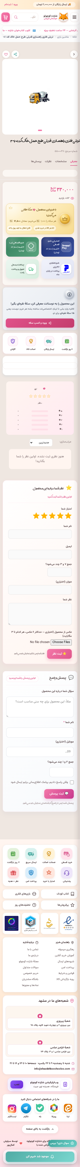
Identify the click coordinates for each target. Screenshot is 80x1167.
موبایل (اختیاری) (65, 742)
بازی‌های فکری (22, 894)
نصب (17, 1084)
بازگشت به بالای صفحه (38, 1129)
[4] (44, 515)
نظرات (48, 161)
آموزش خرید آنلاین (64, 955)
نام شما (68, 526)
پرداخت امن (67, 967)
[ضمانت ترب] (11, 923)
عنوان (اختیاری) (64, 582)
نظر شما (67, 600)
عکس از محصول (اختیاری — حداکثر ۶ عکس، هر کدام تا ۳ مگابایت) (41, 634)
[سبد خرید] (5, 17)
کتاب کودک (63, 894)
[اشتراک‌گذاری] (15, 54)
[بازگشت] (74, 54)
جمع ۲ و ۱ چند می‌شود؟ (61, 762)
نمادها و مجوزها (30, 985)
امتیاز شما (66, 509)
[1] (68, 515)
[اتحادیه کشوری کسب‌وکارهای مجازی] (31, 923)
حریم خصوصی (30, 973)
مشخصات (61, 161)
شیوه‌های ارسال (66, 961)
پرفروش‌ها (63, 905)
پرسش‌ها (36, 161)
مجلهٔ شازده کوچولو (28, 961)
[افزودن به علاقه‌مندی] (6, 54)
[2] (60, 515)
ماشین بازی (63, 37)
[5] (36, 515)
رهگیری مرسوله (66, 949)
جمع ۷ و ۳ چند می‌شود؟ (59, 564)
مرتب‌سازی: (65, 442)
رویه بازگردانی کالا (65, 979)
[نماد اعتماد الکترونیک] (69, 923)
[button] (40, 130)
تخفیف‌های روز (22, 905)
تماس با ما (32, 949)
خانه (74, 37)
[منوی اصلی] (74, 17)
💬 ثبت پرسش (59, 793)
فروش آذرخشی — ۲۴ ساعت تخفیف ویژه (50, 30)
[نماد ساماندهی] (49, 923)
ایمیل (69, 546)
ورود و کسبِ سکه (38, 323)
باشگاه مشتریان (30, 979)
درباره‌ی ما (33, 955)
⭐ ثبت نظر (59, 653)
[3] (52, 515)
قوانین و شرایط (66, 973)
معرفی (73, 161)
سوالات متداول (30, 967)
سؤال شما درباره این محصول (58, 691)
